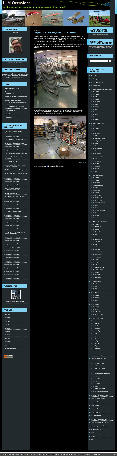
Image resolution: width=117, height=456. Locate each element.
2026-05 (7, 324)
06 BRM (95, 244)
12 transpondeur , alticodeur (100, 391)
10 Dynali (95, 336)
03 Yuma (95, 119)
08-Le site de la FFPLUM (12, 161)
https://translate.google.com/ (100, 34)
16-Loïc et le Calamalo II (12, 193)
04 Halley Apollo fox (98, 141)
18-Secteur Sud (95, 412)
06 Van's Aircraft (97, 277)
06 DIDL (95, 247)
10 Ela (94, 338)
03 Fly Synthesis (97, 101)
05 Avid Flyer (96, 190)
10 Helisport (96, 341)
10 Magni (95, 346)
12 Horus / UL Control (99, 363)
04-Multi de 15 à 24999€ (97, 123)
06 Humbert (96, 262)
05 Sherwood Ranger (99, 212)
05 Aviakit (95, 187)
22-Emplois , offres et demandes (100, 426)
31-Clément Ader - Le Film (12, 247)
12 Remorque (96, 378)
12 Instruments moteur (99, 368)
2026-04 (7, 328)
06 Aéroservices (97, 239)
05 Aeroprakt (96, 182)
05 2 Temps (96, 177)
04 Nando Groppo (98, 156)
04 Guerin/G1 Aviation (99, 138)
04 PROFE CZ (97, 161)
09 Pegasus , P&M (98, 314)
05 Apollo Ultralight (98, 185)
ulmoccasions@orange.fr (15, 62)
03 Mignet (95, 109)
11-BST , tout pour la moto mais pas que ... (16, 174)
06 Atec (95, 234)
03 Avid (95, 96)
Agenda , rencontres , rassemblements (16, 96)
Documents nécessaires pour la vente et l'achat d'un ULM (16, 92)
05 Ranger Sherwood (99, 210)
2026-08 (7, 314)
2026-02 (7, 335)
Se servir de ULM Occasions (13, 100)
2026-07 (7, 318)
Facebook (52, 166)
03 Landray (96, 106)
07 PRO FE (96, 286)
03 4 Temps (96, 94)
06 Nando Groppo (98, 269)
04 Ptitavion (96, 163)
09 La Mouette (97, 311)
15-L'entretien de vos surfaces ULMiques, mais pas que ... (13, 189)
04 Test (95, 171)
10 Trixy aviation (97, 351)
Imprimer (60, 166)
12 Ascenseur (97, 361)
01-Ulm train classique (97, 82)
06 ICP (95, 264)
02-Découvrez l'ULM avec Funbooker (15, 139)
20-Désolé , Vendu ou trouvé (99, 419)
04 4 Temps (96, 128)
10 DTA (95, 333)
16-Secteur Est (95, 405)
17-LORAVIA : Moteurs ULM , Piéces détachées (15, 197)
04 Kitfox (95, 146)
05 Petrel (95, 205)
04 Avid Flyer (96, 133)
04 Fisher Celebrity (98, 136)
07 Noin (95, 283)
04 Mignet (95, 151)
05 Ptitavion (96, 207)
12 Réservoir (96, 383)
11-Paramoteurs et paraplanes (99, 355)
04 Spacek (96, 168)
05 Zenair (95, 218)
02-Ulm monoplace (96, 85)
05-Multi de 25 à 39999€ (97, 175)
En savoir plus (96, 454)
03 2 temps (96, 91)
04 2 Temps (96, 126)
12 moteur (95, 386)
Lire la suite (82, 162)
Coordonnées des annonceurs (15, 106)
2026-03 (7, 331)
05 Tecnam (96, 215)
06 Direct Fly (96, 249)
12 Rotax (95, 381)
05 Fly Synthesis (97, 200)
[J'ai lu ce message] (115, 454)
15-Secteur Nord (95, 402)
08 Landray (96, 297)
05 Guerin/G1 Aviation (99, 202)
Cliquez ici (15, 32)
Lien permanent (42, 166)
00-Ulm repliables (95, 79)
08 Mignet (95, 300)
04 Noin (95, 158)
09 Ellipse (95, 309)
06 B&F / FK (96, 242)
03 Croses (96, 99)
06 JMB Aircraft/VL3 (98, 267)
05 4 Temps (96, 180)
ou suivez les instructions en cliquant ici (101, 46)
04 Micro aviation (97, 148)
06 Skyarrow (96, 274)
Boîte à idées (8, 117)
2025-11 (7, 345)
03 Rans (95, 116)
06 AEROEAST (97, 227)
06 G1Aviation (97, 257)
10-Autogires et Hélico (97, 318)
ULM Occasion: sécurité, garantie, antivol (16, 103)
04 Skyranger (96, 166)
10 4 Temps (96, 320)
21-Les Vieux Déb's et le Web (13, 211)
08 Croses (96, 295)
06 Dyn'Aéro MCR (98, 252)
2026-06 (7, 321)
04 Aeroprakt (96, 131)
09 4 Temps (96, 306)
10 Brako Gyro (97, 331)
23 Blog (93, 436)
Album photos (10, 286)
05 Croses (96, 192)
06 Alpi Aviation (97, 232)
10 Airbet (95, 326)
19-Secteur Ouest (96, 415)
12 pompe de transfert (99, 388)
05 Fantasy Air (97, 195)
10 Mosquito (96, 348)
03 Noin (95, 111)
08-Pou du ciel (95, 292)
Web (92, 439)
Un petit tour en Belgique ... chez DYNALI (56, 32)
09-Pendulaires (95, 304)
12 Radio (95, 376)
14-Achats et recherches (98, 398)
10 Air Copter (96, 323)
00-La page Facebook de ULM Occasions (13, 132)
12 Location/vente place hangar (101, 373)
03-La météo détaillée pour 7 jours (14, 143)
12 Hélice (95, 366)
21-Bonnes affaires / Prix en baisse (100, 422)
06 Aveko (95, 237)
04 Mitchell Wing (97, 153)
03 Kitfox (95, 104)
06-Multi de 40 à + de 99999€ (99, 222)
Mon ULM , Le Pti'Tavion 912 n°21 (14, 301)
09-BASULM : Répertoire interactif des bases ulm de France (15, 165)
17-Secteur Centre (96, 408)
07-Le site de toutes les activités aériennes (14, 157)
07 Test (95, 288)
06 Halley (95, 259)
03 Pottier (95, 114)
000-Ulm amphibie (96, 429)
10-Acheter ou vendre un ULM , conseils (16, 170)
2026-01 (7, 338)
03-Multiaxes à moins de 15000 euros (101, 89)
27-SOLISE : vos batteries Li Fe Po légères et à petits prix (15, 233)
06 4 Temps (96, 224)
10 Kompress (96, 343)
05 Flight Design (97, 197)
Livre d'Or (8, 114)
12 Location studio (98, 371)
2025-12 (7, 342)
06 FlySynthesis (97, 254)
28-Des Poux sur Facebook (13, 237)
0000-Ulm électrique (96, 432)
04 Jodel (95, 143)
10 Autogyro (96, 328)
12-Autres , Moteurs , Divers (99, 358)
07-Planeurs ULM (96, 281)
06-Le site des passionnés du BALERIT (16, 153)
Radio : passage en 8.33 (12, 88)
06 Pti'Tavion (96, 272)
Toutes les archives (10, 348)
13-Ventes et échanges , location (100, 395)
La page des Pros (10, 110)
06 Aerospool (96, 229)
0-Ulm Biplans (94, 75)
